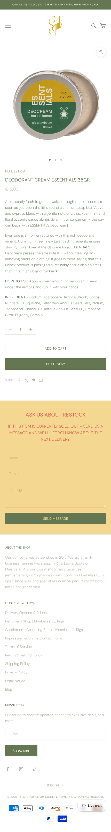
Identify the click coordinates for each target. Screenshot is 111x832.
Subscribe (21, 751)
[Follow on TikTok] (34, 769)
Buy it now (55, 364)
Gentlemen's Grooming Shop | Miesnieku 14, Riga (44, 629)
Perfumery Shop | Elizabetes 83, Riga (34, 621)
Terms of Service (18, 646)
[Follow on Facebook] (7, 769)
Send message (55, 518)
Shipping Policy (17, 663)
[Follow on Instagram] (21, 769)
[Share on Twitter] (26, 380)
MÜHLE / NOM (15, 171)
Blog (8, 689)
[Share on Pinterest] (33, 380)
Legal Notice (15, 681)
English (53, 785)
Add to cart (55, 348)
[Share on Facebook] (19, 380)
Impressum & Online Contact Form (33, 638)
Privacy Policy (16, 672)
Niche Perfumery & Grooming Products (74, 797)
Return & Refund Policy (23, 655)
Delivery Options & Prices (26, 612)
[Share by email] (41, 380)
